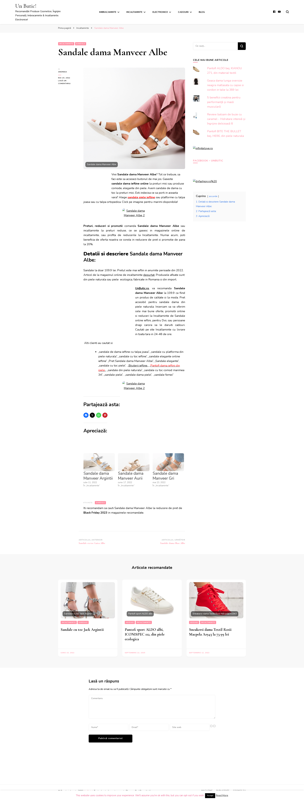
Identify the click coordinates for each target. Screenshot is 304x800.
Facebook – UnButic (208, 160)
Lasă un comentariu (68, 82)
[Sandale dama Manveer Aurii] (133, 462)
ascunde (213, 196)
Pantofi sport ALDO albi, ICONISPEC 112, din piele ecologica (145, 634)
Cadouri (183, 12)
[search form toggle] (287, 11)
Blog (202, 12)
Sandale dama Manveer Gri (165, 476)
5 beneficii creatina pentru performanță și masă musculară (224, 102)
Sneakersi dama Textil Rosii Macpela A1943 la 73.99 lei (210, 632)
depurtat (149, 275)
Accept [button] (210, 795)
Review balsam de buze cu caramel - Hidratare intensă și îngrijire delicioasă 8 (226, 118)
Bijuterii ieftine (138, 365)
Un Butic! (25, 6)
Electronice (160, 12)
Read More (222, 795)
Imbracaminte (107, 12)
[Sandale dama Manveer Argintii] (99, 462)
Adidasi (130, 622)
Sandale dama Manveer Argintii (98, 476)
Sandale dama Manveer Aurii (130, 476)
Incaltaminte (134, 12)
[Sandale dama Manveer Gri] (168, 462)
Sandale (80, 44)
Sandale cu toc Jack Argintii (82, 629)
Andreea (62, 72)
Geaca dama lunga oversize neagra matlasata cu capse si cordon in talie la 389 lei (225, 85)
